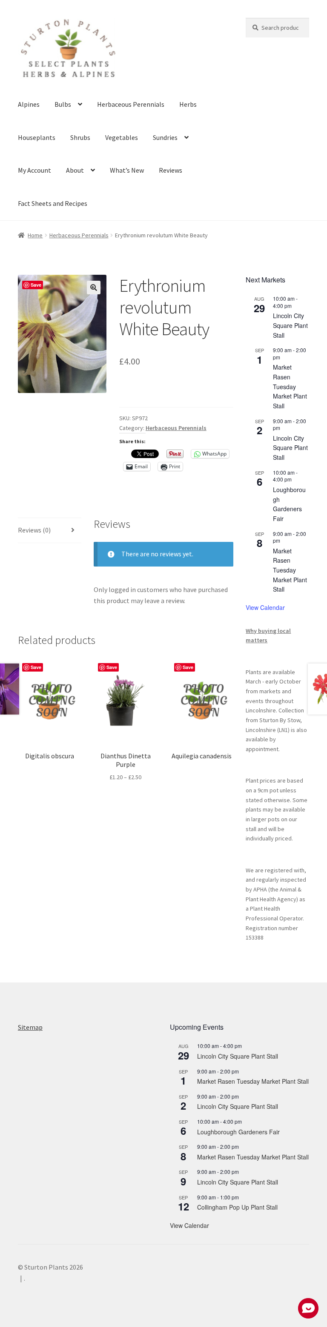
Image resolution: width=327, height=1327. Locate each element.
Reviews (170, 170)
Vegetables (121, 137)
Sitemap (30, 1027)
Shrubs (80, 137)
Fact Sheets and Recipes (52, 203)
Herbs (188, 104)
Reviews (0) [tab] (34, 530)
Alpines (29, 104)
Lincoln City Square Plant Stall (290, 325)
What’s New (127, 170)
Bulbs (62, 104)
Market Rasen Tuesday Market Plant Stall (290, 386)
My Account (34, 170)
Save (36, 285)
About (75, 170)
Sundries (165, 137)
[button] (93, 287)
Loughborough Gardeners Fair (289, 504)
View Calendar (265, 607)
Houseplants (36, 137)
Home (35, 235)
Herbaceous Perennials (130, 104)
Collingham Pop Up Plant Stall (237, 1207)
